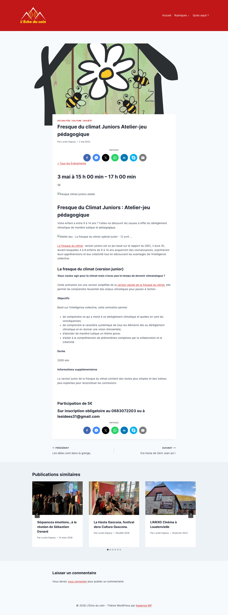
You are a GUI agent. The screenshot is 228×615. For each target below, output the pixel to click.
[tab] (108, 549)
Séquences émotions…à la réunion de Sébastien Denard (57, 527)
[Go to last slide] (37, 514)
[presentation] (57, 498)
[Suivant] (190, 514)
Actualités (63, 120)
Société (87, 120)
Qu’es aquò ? (201, 15)
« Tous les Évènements (71, 163)
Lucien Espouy (68, 141)
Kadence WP (144, 605)
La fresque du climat (70, 245)
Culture (76, 120)
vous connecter (77, 581)
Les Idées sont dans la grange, (71, 451)
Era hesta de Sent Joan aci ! (158, 451)
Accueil (166, 15)
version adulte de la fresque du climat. (141, 284)
